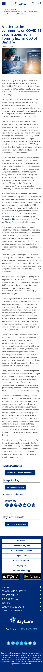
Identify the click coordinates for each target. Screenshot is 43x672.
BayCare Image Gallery (15, 487)
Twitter (11, 505)
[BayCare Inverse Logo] (21, 620)
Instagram (16, 505)
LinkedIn (24, 505)
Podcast (33, 505)
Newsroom (13, 9)
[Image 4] (32, 576)
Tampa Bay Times (10, 219)
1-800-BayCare (27, 628)
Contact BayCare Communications (20, 473)
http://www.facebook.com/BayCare (7, 505)
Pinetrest (20, 505)
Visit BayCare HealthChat (16, 524)
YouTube (29, 505)
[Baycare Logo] (20, 3)
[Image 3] (11, 576)
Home (6, 9)
